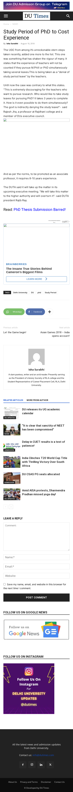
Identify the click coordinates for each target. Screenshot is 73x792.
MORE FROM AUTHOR (37, 400)
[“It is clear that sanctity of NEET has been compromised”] (11, 429)
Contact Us (59, 782)
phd (39, 292)
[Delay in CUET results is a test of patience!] (11, 446)
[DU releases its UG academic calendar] (11, 413)
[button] (5, 16)
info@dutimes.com (43, 755)
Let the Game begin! (14, 332)
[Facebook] (22, 764)
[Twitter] (50, 764)
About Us (12, 782)
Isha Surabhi (12, 43)
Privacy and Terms (29, 782)
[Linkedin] (41, 764)
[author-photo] (36, 364)
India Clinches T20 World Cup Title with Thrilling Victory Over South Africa (44, 461)
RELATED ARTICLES (13, 400)
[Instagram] (32, 764)
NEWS (15, 24)
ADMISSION (9, 450)
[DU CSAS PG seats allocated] (11, 478)
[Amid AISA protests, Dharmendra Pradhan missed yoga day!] (11, 494)
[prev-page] (5, 507)
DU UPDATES (9, 417)
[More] (49, 311)
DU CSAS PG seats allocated (41, 474)
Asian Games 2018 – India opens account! (55, 334)
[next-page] (11, 507)
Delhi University (20, 292)
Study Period (50, 292)
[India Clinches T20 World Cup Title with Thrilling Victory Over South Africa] (11, 462)
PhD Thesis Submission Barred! (40, 209)
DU (32, 292)
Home (6, 24)
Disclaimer (46, 782)
